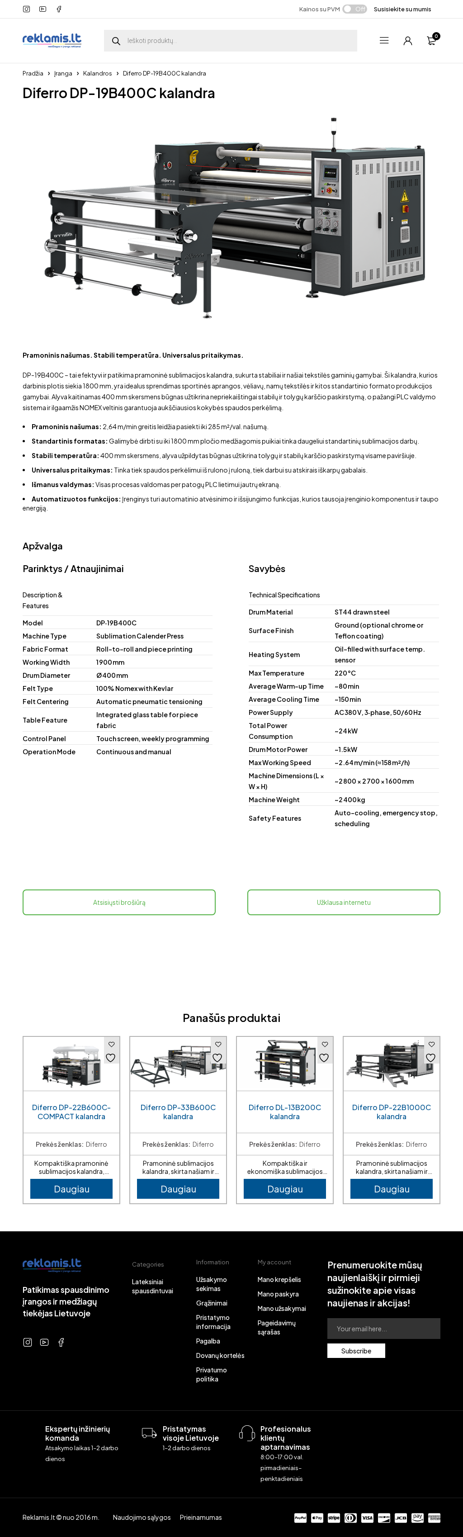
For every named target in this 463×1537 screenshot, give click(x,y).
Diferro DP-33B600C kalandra (178, 1112)
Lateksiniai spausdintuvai (152, 1286)
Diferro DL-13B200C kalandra (285, 1112)
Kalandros (97, 73)
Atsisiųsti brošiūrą (119, 902)
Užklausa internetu (344, 902)
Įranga (63, 73)
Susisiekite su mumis (402, 9)
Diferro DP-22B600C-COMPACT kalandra (71, 1112)
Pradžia (33, 73)
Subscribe (356, 1351)
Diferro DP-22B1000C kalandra (391, 1112)
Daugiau (72, 1188)
